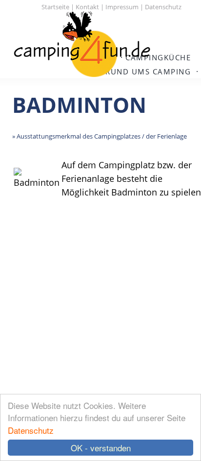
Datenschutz (31, 430)
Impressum (122, 6)
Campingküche (158, 57)
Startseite (55, 6)
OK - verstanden (101, 448)
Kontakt (87, 6)
